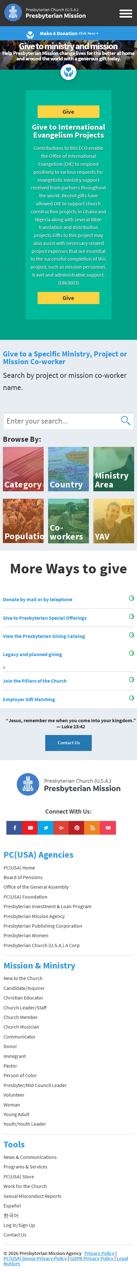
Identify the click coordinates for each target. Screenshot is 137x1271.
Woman (12, 1104)
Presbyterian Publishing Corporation (43, 926)
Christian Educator (23, 997)
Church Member (21, 1017)
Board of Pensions (23, 877)
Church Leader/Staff (25, 1007)
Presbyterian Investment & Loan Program (47, 906)
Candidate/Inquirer (24, 988)
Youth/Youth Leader (25, 1124)
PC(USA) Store (19, 1176)
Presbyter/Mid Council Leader (35, 1085)
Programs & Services (25, 1166)
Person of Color (20, 1075)
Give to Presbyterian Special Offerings (45, 618)
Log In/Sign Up (19, 1225)
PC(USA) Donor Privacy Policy (35, 1258)
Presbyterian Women (26, 935)
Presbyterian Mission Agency (34, 916)
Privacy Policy (99, 1253)
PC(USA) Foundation (25, 896)
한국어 (11, 1215)
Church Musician (21, 1026)
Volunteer (14, 1094)
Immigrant (15, 1056)
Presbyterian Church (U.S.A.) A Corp (42, 945)
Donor (10, 1046)
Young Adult (16, 1114)
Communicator (20, 1036)
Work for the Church (25, 1186)
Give (68, 111)
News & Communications (30, 1157)
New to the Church (23, 978)
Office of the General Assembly (36, 887)
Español (12, 1205)
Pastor (10, 1065)
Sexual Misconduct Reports (32, 1196)
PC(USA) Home (19, 867)
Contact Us (69, 742)
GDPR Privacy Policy (91, 1258)
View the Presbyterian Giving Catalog (44, 636)
